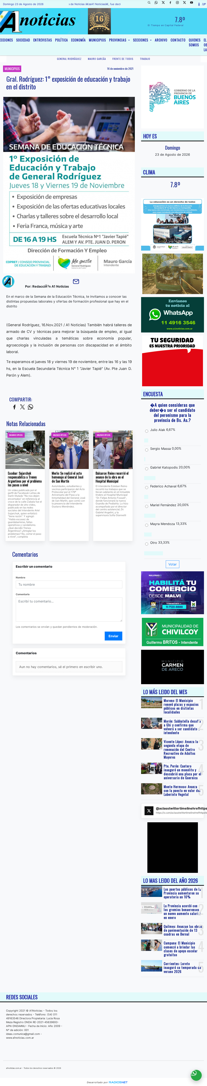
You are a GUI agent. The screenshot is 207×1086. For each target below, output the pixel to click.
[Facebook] (171, 4)
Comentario (23, 594)
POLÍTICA (61, 40)
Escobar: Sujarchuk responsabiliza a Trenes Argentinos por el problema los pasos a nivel (25, 479)
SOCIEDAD (23, 40)
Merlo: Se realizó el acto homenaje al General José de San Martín (67, 477)
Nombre (20, 577)
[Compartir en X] (22, 407)
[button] (150, 4)
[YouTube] (193, 4)
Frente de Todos (122, 58)
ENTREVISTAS (42, 40)
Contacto (178, 40)
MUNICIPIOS (97, 40)
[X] (164, 4)
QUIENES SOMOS (195, 42)
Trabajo (145, 58)
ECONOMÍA (78, 40)
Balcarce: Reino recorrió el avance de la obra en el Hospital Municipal (112, 477)
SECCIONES (141, 40)
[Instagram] (178, 4)
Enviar (113, 636)
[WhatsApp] (157, 4)
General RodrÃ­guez (69, 58)
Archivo (161, 40)
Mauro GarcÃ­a (97, 58)
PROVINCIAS (118, 40)
